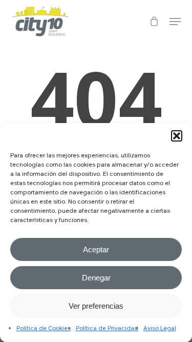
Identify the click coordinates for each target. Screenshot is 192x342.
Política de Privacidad (107, 329)
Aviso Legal (159, 329)
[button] (177, 136)
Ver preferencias (96, 305)
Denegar (96, 277)
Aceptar (96, 249)
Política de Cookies (43, 329)
